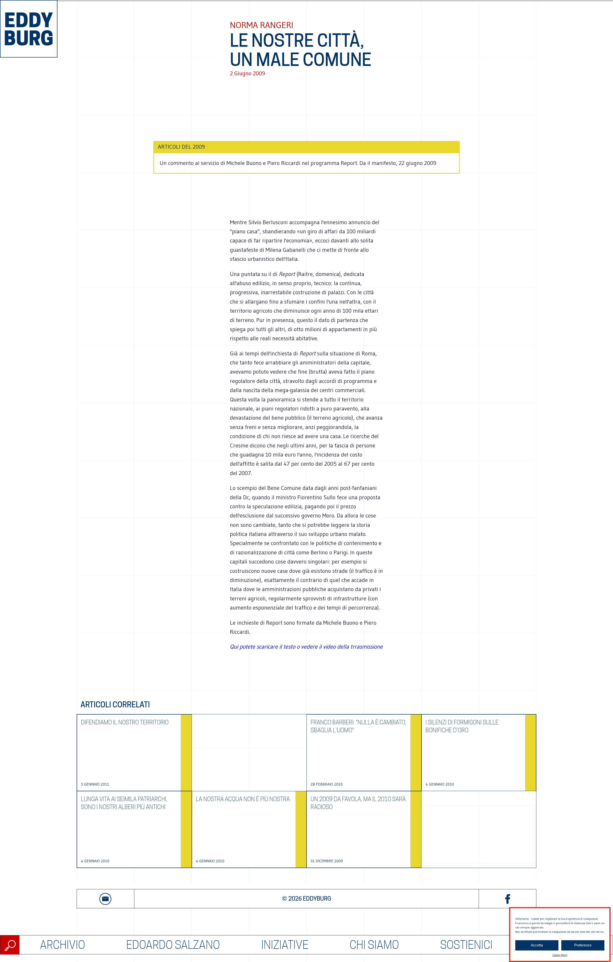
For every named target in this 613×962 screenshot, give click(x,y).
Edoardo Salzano (173, 944)
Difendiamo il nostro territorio (125, 722)
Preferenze (582, 945)
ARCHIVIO (62, 944)
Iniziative (284, 944)
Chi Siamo (374, 944)
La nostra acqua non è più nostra (243, 799)
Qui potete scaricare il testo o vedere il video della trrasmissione (306, 646)
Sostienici (466, 944)
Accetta (537, 945)
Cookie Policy (559, 955)
